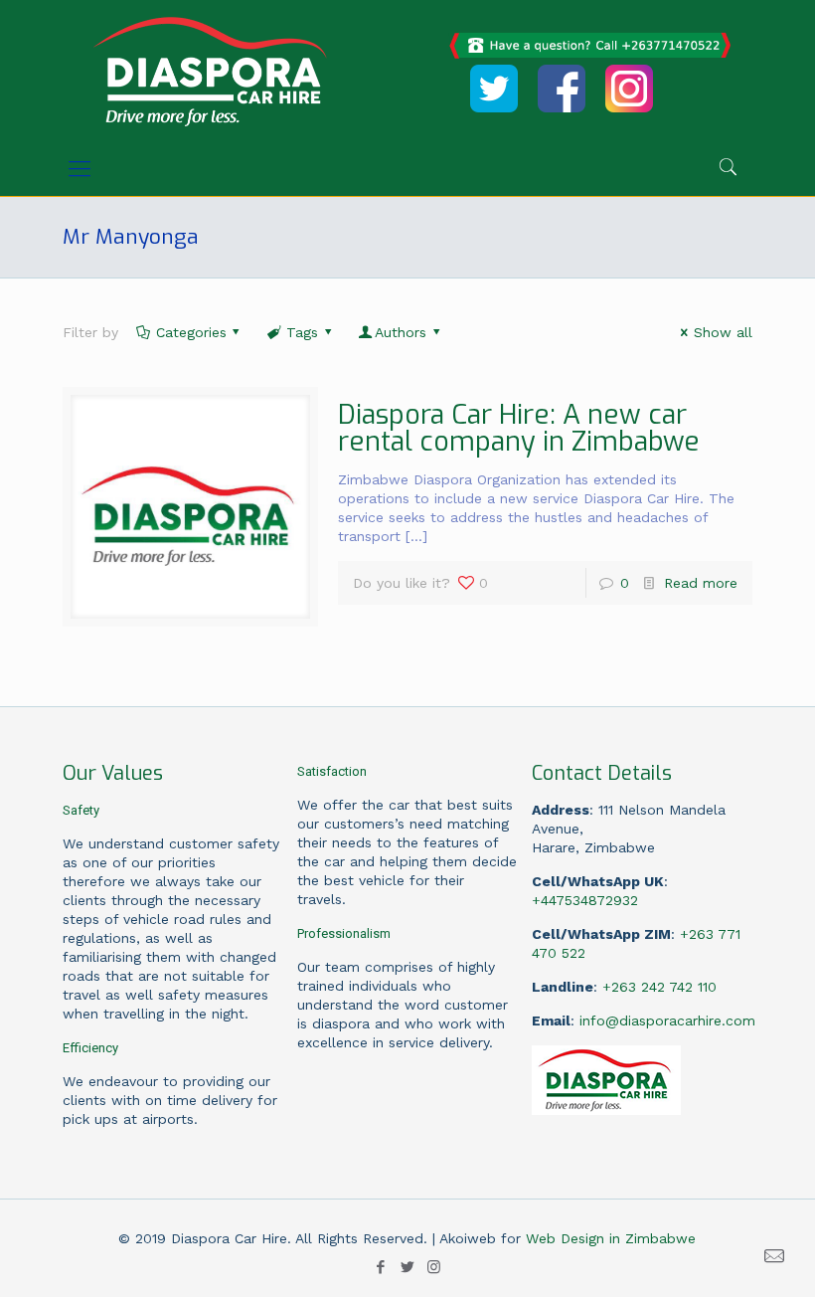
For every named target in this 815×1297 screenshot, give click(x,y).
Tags (302, 332)
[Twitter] (407, 1267)
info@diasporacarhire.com (667, 1020)
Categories (191, 332)
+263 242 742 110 (659, 987)
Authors (400, 332)
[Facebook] (380, 1267)
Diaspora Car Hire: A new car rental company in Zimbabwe (519, 428)
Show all (723, 332)
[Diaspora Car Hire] (209, 70)
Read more (700, 583)
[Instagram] (433, 1267)
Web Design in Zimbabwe (611, 1238)
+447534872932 (585, 900)
